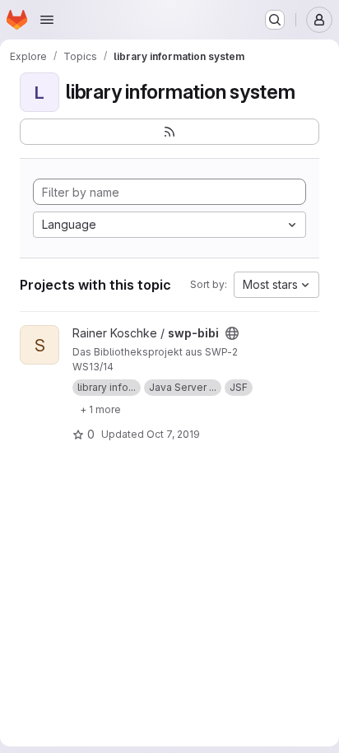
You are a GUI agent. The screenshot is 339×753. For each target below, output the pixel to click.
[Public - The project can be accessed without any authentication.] (232, 333)
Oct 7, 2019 (173, 434)
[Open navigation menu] (47, 20)
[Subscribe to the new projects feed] (169, 132)
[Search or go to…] (275, 20)
